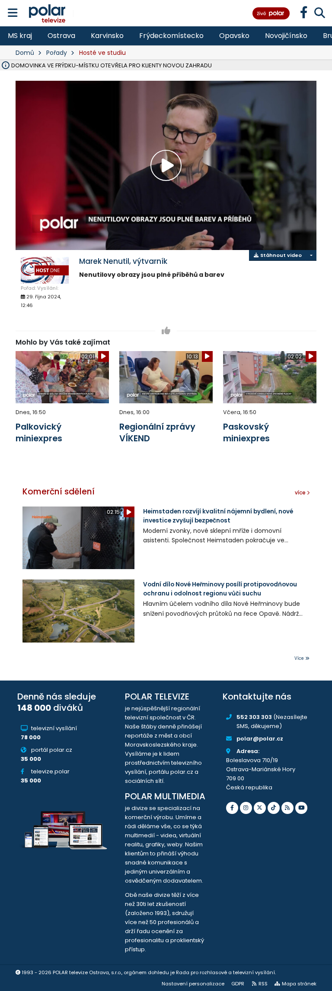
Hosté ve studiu (102, 52)
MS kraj (20, 36)
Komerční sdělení (58, 491)
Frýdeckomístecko (171, 36)
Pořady (56, 52)
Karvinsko (107, 36)
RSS (263, 983)
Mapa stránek (299, 983)
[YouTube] (301, 808)
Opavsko (234, 36)
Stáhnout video (280, 255)
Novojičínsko (286, 36)
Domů (25, 52)
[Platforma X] (260, 808)
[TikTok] (274, 808)
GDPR (237, 983)
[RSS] (287, 808)
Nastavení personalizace (193, 983)
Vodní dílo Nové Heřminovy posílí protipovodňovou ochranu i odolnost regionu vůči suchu (220, 588)
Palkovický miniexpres (39, 432)
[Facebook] (232, 808)
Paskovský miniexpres (246, 432)
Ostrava (61, 36)
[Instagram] (246, 808)
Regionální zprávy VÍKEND (157, 432)
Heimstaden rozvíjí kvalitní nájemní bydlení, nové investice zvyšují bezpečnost (218, 515)
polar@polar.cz (259, 739)
